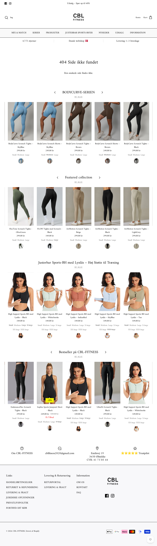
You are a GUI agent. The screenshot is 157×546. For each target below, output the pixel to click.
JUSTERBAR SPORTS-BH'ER (79, 33)
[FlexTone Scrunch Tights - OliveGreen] (21, 206)
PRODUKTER (52, 33)
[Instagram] (10, 3)
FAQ (79, 492)
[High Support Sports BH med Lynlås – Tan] (136, 291)
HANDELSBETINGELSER (19, 482)
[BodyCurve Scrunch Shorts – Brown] (107, 121)
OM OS (80, 482)
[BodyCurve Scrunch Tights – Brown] (78, 121)
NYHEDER (104, 33)
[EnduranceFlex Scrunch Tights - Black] (21, 383)
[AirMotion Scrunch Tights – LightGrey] (136, 206)
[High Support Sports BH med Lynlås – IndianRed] (78, 291)
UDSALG (119, 33)
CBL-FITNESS (19, 531)
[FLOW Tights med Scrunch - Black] (50, 206)
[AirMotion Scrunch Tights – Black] (107, 206)
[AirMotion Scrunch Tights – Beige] (78, 206)
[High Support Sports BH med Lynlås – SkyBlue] (107, 291)
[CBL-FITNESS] (78, 17)
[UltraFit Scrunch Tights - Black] (107, 383)
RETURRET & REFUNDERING (22, 487)
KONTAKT (82, 487)
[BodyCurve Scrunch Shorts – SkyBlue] (50, 121)
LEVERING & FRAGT (17, 492)
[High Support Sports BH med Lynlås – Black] (21, 291)
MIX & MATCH (18, 33)
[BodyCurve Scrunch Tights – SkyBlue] (21, 121)
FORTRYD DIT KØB (16, 508)
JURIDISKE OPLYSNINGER (20, 498)
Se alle (78, 97)
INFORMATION (138, 33)
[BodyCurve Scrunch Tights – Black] (136, 121)
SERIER (36, 33)
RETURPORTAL (52, 482)
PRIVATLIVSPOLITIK (17, 503)
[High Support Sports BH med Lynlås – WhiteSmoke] (49, 291)
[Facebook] (6, 3)
